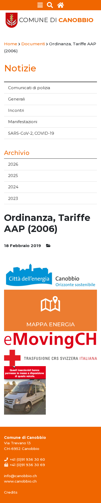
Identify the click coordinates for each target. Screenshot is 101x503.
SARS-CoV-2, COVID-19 (31, 133)
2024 (13, 186)
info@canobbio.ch (20, 476)
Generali (16, 99)
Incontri (16, 110)
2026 (13, 164)
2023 (13, 198)
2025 (13, 175)
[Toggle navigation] (40, 5)
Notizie (20, 68)
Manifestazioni (22, 121)
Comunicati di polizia (29, 87)
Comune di (56, 20)
